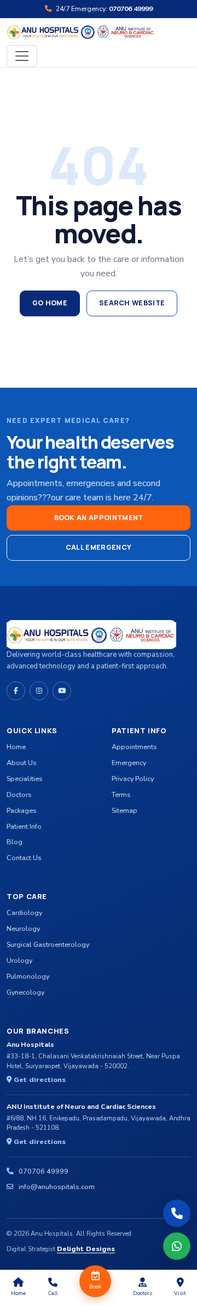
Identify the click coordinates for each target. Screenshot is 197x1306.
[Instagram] (39, 691)
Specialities (25, 778)
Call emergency (98, 547)
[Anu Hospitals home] (81, 31)
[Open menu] (22, 56)
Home (16, 746)
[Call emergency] (176, 1213)
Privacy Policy (133, 778)
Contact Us (24, 857)
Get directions (38, 1079)
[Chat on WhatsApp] (176, 1246)
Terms (121, 794)
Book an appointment (98, 517)
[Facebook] (16, 691)
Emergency (129, 762)
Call (52, 1293)
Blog (14, 841)
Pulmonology (28, 976)
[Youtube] (62, 691)
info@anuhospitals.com (57, 1186)
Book (95, 1287)
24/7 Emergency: (103, 8)
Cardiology (24, 912)
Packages (22, 810)
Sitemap (124, 810)
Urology (19, 960)
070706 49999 (43, 1171)
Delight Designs (86, 1248)
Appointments (134, 746)
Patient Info (24, 826)
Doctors (19, 794)
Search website (132, 303)
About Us (22, 762)
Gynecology (25, 992)
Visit (180, 1293)
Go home (49, 303)
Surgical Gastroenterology (48, 944)
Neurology (23, 928)
